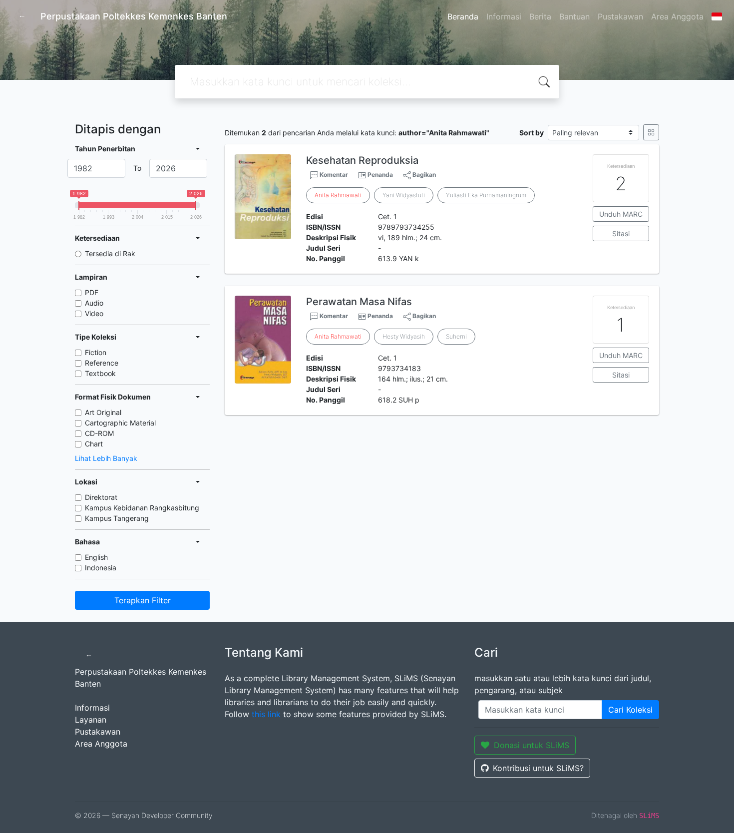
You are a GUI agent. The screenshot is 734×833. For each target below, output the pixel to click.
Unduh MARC (621, 214)
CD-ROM (99, 433)
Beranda (462, 16)
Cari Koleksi (630, 710)
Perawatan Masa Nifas (359, 302)
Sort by (531, 132)
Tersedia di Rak (110, 253)
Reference (101, 363)
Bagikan (423, 174)
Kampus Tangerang (117, 518)
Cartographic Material (120, 422)
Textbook (100, 373)
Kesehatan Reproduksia (362, 160)
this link (266, 714)
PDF (91, 292)
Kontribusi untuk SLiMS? (538, 768)
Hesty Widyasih (403, 336)
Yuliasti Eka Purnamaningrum (486, 195)
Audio (94, 303)
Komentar (333, 174)
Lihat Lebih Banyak (106, 458)
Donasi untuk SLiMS (531, 745)
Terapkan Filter (142, 600)
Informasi (503, 16)
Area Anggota (677, 16)
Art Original (103, 412)
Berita (540, 16)
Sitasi (621, 233)
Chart (94, 443)
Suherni (456, 336)
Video (94, 313)
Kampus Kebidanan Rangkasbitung (142, 507)
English (96, 557)
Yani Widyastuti (403, 195)
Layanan (90, 720)
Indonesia (100, 567)
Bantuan (574, 16)
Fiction (95, 352)
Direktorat (101, 497)
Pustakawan (620, 16)
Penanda (380, 174)
